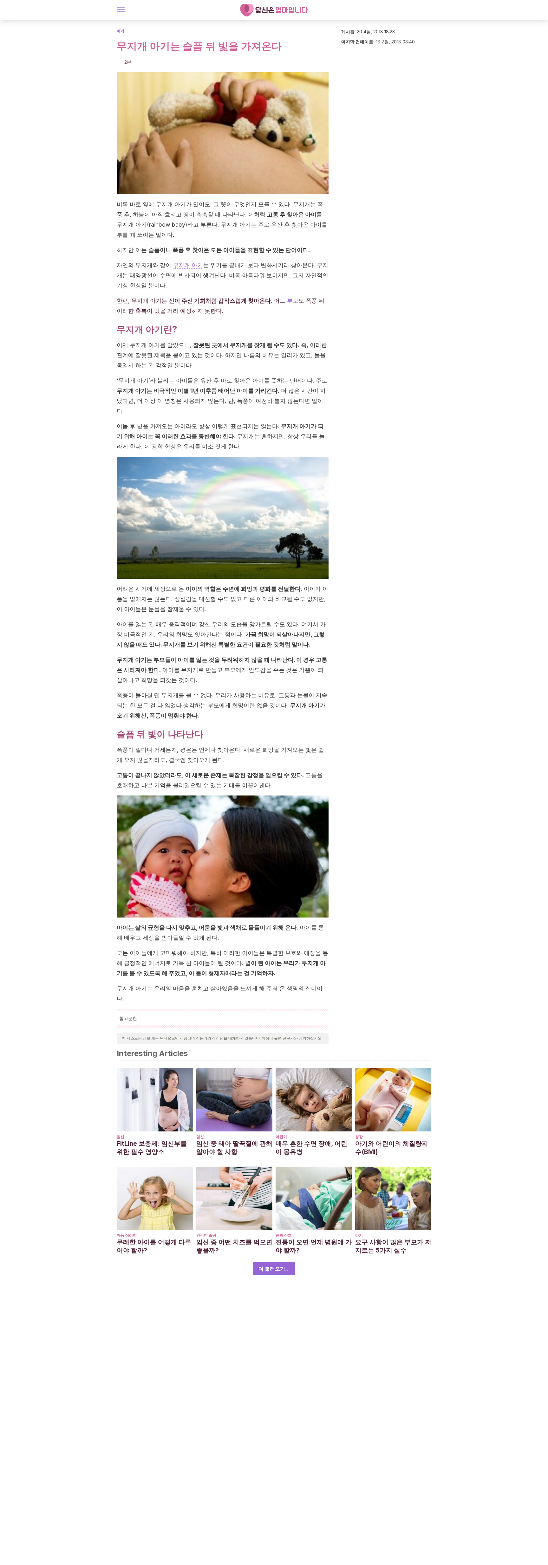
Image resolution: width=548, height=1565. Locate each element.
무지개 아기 (188, 265)
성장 (359, 1136)
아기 (120, 31)
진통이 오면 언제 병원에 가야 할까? (314, 1246)
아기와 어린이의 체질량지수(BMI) (391, 1148)
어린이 (281, 1136)
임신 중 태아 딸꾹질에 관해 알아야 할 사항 (234, 1148)
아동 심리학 (127, 1235)
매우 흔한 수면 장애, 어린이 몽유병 (311, 1148)
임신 (120, 1136)
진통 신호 (284, 1235)
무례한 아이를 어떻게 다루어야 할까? (154, 1246)
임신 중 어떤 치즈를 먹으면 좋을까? (234, 1246)
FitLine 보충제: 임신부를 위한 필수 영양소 (152, 1148)
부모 (292, 300)
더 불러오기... (274, 1269)
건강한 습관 (206, 1235)
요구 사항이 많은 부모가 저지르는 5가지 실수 (393, 1246)
